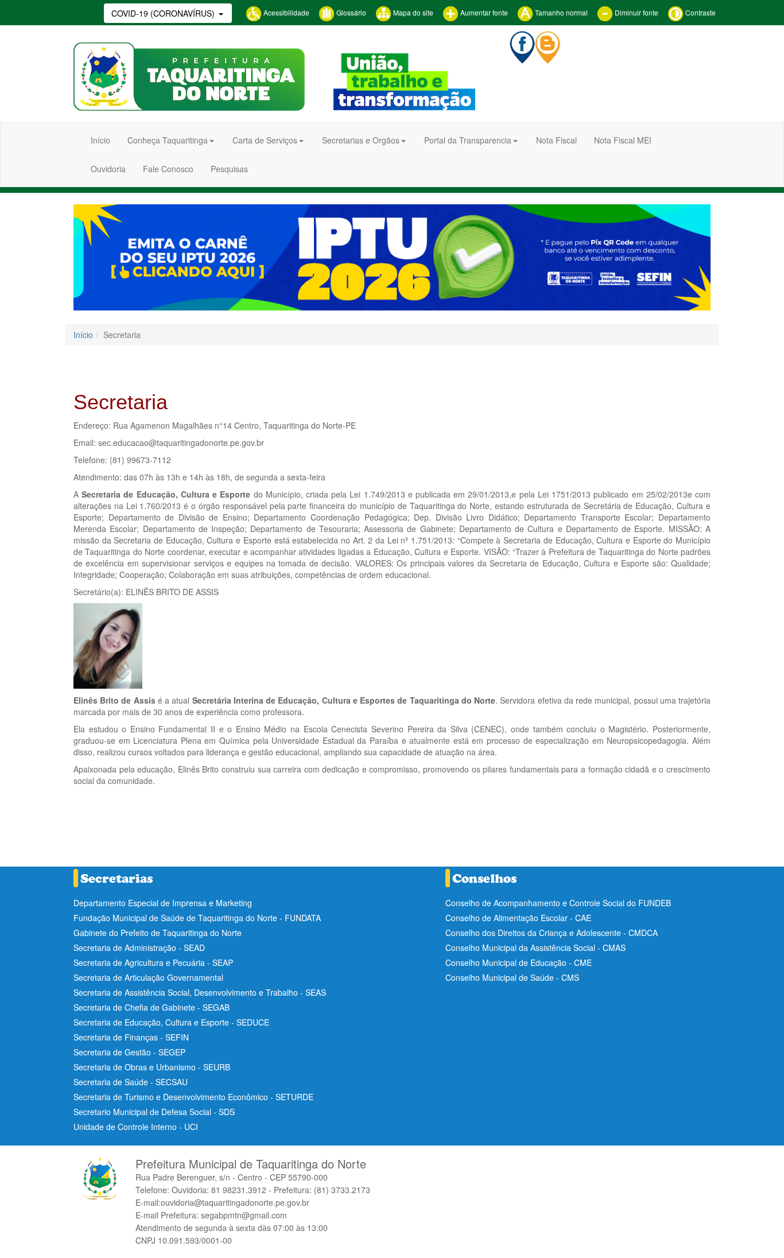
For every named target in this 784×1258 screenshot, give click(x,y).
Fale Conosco (168, 168)
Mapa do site (412, 12)
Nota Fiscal (556, 140)
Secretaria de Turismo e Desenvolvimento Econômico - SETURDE (193, 1096)
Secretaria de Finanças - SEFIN (131, 1037)
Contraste (700, 12)
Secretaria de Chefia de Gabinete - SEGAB (151, 1007)
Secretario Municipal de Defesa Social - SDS (154, 1111)
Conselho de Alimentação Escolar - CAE (518, 917)
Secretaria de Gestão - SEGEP (129, 1052)
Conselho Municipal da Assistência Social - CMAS (535, 947)
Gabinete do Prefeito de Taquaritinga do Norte (157, 932)
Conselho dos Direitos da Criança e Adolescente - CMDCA (551, 932)
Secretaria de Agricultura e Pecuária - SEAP (153, 962)
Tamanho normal (560, 12)
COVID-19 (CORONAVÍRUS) (164, 13)
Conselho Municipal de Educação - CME (518, 962)
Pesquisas (229, 168)
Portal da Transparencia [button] (467, 140)
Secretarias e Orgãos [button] (360, 140)
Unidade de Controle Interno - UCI (135, 1126)
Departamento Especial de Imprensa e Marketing (162, 902)
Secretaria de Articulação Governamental (148, 977)
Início (100, 140)
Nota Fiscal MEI (622, 140)
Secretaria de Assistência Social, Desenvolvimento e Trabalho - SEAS (199, 992)
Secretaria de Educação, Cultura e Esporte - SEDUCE (171, 1022)
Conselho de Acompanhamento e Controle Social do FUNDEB (558, 902)
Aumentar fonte (483, 12)
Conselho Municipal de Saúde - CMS (512, 977)
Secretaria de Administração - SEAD (139, 947)
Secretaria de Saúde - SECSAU (130, 1082)
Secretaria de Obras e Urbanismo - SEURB (151, 1067)
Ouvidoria (108, 168)
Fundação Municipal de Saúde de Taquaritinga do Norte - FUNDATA (197, 917)
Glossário (350, 12)
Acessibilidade (285, 12)
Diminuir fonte (635, 12)
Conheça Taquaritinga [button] (167, 140)
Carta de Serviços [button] (264, 140)
